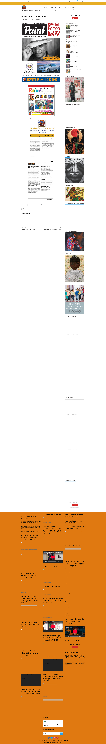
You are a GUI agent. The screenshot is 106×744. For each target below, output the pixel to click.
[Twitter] (80, 1)
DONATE (70, 10)
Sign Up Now (75, 18)
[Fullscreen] (61, 561)
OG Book (57, 740)
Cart (45, 10)
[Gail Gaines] (74, 268)
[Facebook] (79, 1)
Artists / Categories (53, 10)
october (37, 19)
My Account (73, 1)
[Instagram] (82, 1)
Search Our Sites (69, 7)
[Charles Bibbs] (74, 193)
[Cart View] (76, 1)
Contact (63, 10)
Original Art (53, 740)
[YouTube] (57, 738)
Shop (50, 7)
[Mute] (60, 561)
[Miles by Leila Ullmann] (74, 241)
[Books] (74, 170)
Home (45, 7)
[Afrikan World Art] (74, 141)
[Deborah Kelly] (74, 299)
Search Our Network (41, 740)
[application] (31, 680)
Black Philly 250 (58, 7)
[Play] (44, 561)
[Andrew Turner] (74, 89)
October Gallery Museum (31, 11)
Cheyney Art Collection (64, 740)
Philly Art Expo (48, 740)
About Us (79, 7)
